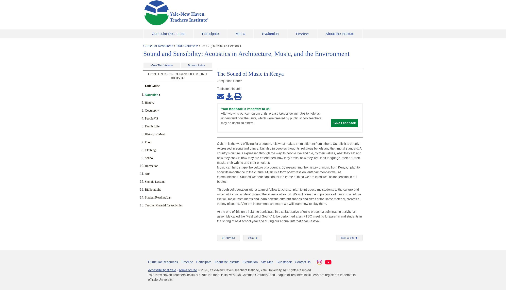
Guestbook (284, 262)
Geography (152, 110)
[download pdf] (229, 96)
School (149, 158)
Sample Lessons (155, 181)
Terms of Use (188, 270)
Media (240, 34)
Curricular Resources (168, 34)
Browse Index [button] (196, 65)
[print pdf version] (238, 96)
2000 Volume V (187, 46)
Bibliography (153, 189)
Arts (147, 173)
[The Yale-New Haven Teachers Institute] (215, 13)
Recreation (151, 166)
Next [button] (251, 237)
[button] (483, 283)
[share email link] (220, 96)
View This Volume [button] (162, 65)
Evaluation (270, 34)
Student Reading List (158, 197)
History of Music (155, 134)
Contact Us (303, 262)
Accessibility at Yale (162, 270)
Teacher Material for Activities (164, 205)
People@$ (151, 118)
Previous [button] (230, 237)
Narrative (151, 94)
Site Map (267, 262)
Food (148, 142)
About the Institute (340, 34)
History (149, 102)
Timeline (302, 34)
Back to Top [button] (348, 237)
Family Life (152, 126)
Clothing (150, 150)
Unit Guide (152, 86)
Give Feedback (344, 123)
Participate (210, 34)
